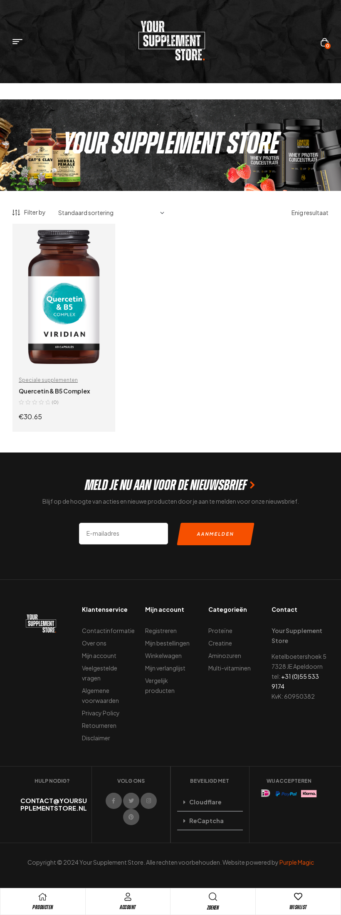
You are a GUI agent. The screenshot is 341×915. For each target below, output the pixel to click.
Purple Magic (296, 862)
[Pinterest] (131, 817)
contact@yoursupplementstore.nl (53, 804)
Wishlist (298, 907)
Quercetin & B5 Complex (54, 391)
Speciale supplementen (48, 380)
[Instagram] (149, 801)
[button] (210, 802)
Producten (42, 907)
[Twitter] (131, 801)
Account (128, 907)
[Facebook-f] (114, 801)
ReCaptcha (206, 820)
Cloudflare (205, 802)
